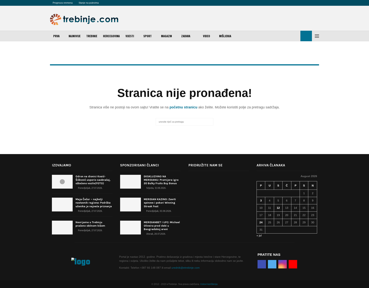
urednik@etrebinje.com (185, 267)
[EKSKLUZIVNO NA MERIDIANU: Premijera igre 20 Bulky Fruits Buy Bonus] (130, 182)
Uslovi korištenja (209, 284)
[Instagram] (114, 3)
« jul (259, 235)
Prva (56, 36)
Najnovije (75, 36)
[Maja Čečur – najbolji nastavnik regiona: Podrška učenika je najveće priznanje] (62, 204)
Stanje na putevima (89, 3)
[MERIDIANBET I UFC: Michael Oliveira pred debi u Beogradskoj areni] (130, 227)
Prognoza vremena (63, 3)
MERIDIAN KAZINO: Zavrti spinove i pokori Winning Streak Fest (160, 203)
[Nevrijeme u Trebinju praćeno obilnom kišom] (62, 227)
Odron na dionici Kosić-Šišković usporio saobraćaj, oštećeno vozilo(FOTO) (93, 180)
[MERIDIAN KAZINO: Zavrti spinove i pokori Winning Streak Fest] (130, 204)
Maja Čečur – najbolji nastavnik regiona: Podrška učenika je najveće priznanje (94, 203)
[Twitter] (110, 3)
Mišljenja (225, 36)
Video (206, 36)
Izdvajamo (61, 165)
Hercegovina (111, 36)
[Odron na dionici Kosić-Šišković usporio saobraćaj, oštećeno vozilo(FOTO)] (62, 182)
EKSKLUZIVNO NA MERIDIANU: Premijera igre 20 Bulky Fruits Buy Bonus (161, 180)
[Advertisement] (249, 18)
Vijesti (129, 36)
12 (278, 207)
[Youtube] (119, 3)
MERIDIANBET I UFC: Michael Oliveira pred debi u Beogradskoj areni (162, 226)
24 (261, 222)
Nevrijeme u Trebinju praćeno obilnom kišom (90, 224)
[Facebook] (106, 3)
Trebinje (91, 36)
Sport (147, 36)
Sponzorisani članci (139, 165)
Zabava (185, 36)
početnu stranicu (183, 107)
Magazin (166, 36)
